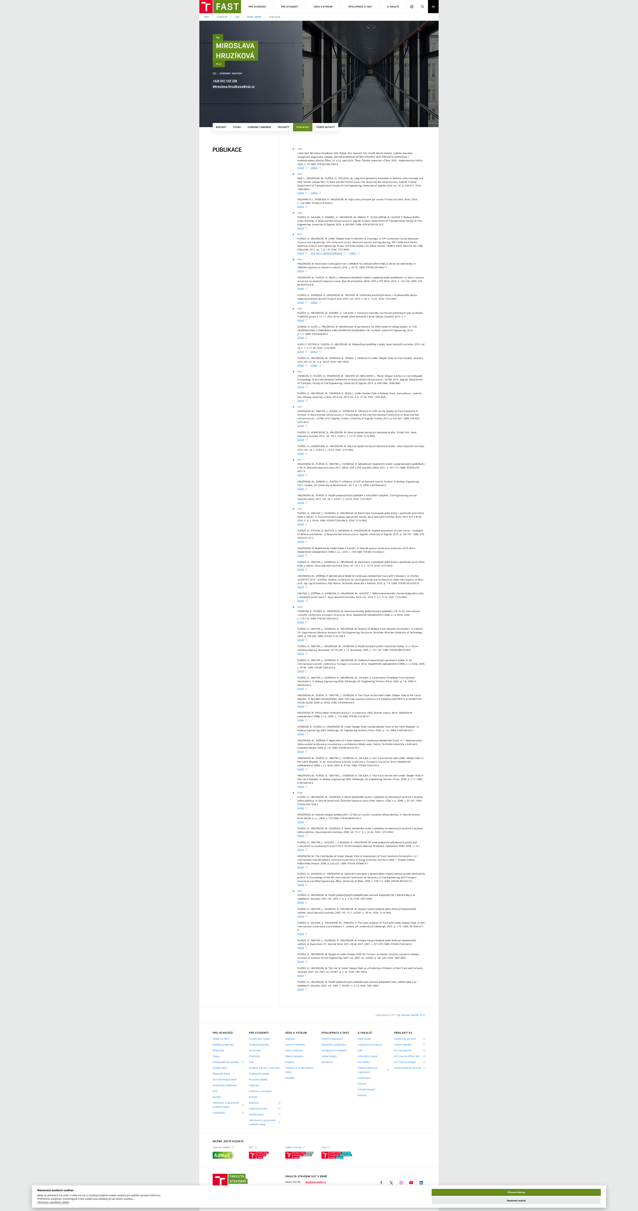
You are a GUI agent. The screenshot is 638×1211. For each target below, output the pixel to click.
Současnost (364, 1077)
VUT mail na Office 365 (409, 1056)
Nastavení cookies (516, 1200)
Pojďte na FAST (221, 1038)
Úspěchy (290, 1038)
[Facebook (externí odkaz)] (381, 1183)
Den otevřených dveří (225, 1079)
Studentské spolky (259, 1073)
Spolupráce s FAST (360, 6)
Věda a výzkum (323, 6)
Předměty (254, 1056)
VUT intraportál (406, 1050)
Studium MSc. (220, 1067)
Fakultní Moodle (407, 1045)
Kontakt (221, 127)
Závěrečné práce (262, 1109)
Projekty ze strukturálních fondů (299, 1070)
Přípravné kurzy (221, 1073)
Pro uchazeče (257, 6)
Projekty (284, 127)
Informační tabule (367, 1056)
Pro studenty (290, 6)
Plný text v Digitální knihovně (326, 253)
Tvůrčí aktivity (325, 127)
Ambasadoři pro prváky (228, 1062)
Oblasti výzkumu (294, 1056)
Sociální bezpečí (366, 1089)
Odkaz (314, 167)
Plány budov (364, 1038)
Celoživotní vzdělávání (225, 1085)
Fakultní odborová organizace (368, 1070)
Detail (300, 167)
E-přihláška (223, 1113)
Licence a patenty (295, 1044)
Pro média (363, 1062)
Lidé (237, 17)
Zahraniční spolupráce (333, 1044)
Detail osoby (254, 17)
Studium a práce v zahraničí (264, 1067)
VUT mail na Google (409, 1062)
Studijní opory (260, 1114)
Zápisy (216, 1056)
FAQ (215, 1091)
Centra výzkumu (294, 1050)
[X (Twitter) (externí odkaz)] (391, 1183)
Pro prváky (255, 1050)
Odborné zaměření (259, 127)
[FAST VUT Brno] (220, 6)
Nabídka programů (223, 1044)
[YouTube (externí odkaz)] (411, 1183)
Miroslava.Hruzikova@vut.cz (234, 86)
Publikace (302, 127)
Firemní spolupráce (332, 1038)
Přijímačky (218, 1050)
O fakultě (393, 6)
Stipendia (254, 1085)
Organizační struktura (370, 1044)
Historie (362, 1083)
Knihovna (258, 1103)
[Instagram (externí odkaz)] (401, 1183)
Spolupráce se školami (333, 1050)
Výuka (237, 127)
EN (433, 6)
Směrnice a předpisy (260, 1091)
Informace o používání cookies (53, 1202)
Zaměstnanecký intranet (409, 1068)
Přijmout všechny (516, 1192)
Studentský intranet (409, 1039)
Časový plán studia (259, 1038)
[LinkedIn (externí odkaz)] (421, 1183)
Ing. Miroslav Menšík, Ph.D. (411, 1015)
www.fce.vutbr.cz (316, 1182)
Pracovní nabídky (258, 1079)
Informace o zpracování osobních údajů (226, 1105)
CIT (393, 1015)
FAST (206, 17)
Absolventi (327, 1062)
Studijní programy (259, 1044)
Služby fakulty (329, 1056)
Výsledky (290, 1077)
